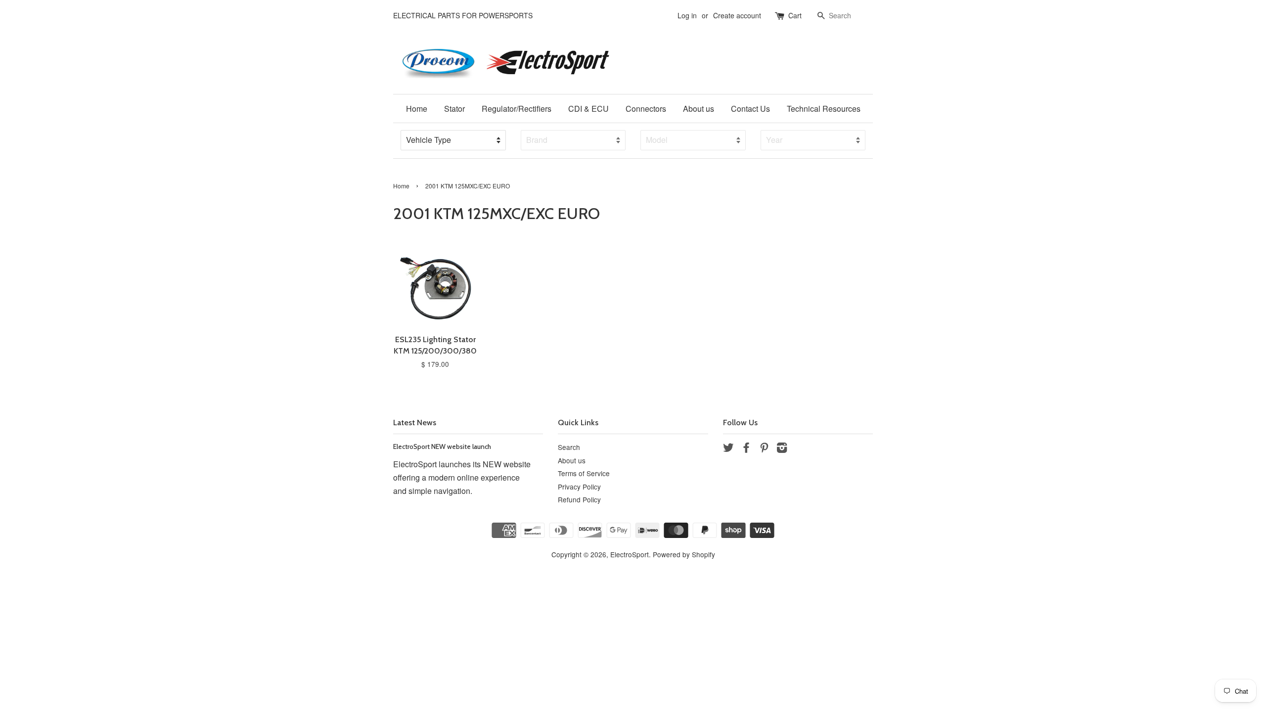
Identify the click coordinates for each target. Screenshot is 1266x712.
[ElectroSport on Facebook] (746, 449)
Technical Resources (823, 108)
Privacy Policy (579, 486)
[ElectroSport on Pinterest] (764, 449)
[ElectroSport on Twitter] (728, 449)
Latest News (414, 422)
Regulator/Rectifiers (516, 108)
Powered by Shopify (684, 554)
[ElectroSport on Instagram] (781, 449)
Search (569, 447)
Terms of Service (584, 473)
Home (416, 108)
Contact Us (750, 108)
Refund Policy (579, 499)
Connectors (646, 108)
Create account (737, 15)
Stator (454, 108)
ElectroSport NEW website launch (442, 446)
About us (698, 108)
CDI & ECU (588, 108)
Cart (795, 15)
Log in (687, 15)
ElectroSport (629, 554)
